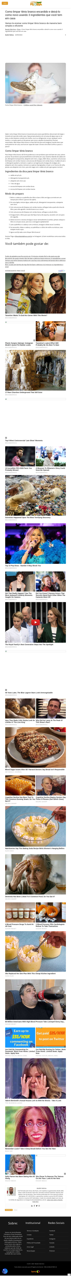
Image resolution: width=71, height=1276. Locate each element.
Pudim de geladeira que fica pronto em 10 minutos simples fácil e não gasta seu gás (32, 256)
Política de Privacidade (33, 1243)
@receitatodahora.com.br (23, 236)
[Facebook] (34, 1206)
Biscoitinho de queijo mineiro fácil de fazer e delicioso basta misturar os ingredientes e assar (35, 258)
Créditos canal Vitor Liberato (33, 105)
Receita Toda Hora (10, 29)
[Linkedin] (32, 1206)
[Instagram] (39, 1206)
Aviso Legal (30, 1247)
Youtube (51, 1243)
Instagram (52, 1239)
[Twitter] (36, 1206)
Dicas (18, 29)
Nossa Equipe (31, 1251)
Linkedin (51, 1247)
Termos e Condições (33, 1231)
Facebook (52, 1231)
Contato (29, 1235)
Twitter (51, 1235)
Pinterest (52, 1251)
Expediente (30, 1239)
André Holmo (9, 35)
